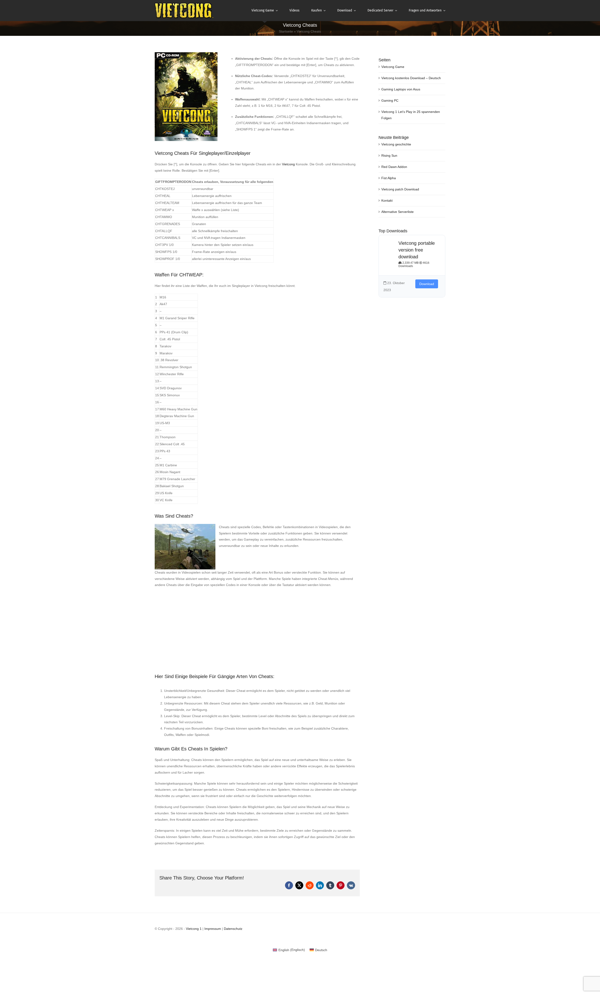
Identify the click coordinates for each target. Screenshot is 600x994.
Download (426, 284)
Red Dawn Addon (394, 167)
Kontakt (387, 200)
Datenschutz (233, 929)
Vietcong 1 (194, 929)
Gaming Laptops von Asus (400, 89)
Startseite (286, 31)
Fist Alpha (388, 178)
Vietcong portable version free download (416, 250)
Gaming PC (389, 100)
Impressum (212, 929)
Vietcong (288, 164)
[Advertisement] (257, 625)
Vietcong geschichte (396, 144)
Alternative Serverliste (397, 212)
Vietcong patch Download (400, 189)
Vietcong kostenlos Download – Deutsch (411, 78)
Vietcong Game (392, 67)
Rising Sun (389, 155)
